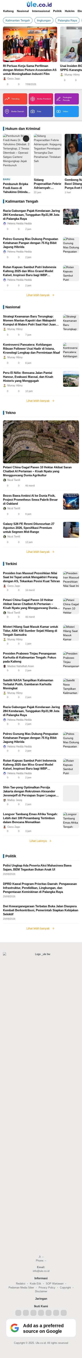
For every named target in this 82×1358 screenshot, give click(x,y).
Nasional (12, 307)
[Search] (72, 4)
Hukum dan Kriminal (22, 129)
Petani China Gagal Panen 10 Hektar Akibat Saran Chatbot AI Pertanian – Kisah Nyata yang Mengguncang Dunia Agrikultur (37, 471)
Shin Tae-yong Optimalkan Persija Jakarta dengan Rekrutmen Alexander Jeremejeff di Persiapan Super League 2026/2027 (29, 791)
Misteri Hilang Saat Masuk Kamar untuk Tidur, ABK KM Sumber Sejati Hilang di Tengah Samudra (30, 630)
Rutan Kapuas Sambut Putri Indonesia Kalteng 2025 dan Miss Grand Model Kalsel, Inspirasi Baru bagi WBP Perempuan (29, 271)
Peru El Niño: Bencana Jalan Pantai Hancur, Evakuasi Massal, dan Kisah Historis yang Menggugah (28, 376)
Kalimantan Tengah (18, 20)
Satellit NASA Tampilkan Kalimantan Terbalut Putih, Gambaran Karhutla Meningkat (28, 684)
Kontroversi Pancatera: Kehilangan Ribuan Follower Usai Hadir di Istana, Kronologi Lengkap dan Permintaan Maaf (31, 348)
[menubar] (5, 4)
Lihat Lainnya (38, 841)
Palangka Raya (67, 20)
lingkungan (44, 20)
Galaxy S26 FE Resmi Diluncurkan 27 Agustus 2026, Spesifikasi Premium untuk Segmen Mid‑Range (28, 527)
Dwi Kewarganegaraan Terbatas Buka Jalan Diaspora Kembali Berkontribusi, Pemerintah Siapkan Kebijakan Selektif (40, 910)
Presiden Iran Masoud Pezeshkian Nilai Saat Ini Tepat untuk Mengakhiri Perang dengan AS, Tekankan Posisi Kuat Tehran (31, 577)
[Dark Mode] (78, 4)
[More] (55, 84)
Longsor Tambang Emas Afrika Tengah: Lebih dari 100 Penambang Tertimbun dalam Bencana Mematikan (30, 818)
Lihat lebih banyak (38, 295)
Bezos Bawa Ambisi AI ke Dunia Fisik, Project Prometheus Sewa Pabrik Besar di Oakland (30, 499)
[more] (76, 201)
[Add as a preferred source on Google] (41, 1336)
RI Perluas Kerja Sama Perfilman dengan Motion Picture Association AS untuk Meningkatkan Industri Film (30, 70)
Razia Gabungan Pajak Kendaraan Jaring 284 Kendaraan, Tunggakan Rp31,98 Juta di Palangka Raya (31, 214)
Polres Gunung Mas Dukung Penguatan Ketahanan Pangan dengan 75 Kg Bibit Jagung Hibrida (30, 243)
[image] (71, 217)
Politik (10, 856)
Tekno (10, 413)
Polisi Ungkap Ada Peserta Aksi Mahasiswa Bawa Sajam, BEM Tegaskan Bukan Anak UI (37, 867)
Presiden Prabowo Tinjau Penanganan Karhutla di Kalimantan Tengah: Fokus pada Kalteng (29, 657)
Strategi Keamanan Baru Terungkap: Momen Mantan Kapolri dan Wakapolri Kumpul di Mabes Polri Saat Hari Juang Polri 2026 (30, 320)
